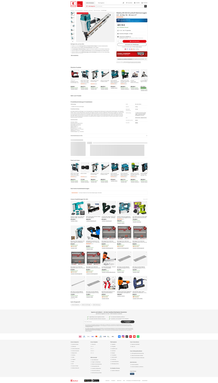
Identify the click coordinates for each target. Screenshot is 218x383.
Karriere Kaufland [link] (135, 364)
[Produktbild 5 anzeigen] (72, 30)
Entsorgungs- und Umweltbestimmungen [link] (133, 380)
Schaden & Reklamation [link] (96, 368)
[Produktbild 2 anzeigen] (72, 18)
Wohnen (73, 355)
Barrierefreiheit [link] (144, 380)
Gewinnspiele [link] (114, 357)
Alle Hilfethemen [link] (95, 359)
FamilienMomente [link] (115, 361)
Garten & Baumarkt (75, 348)
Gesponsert (72, 80)
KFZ (72, 363)
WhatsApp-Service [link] (115, 363)
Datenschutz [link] (119, 380)
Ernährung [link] (114, 359)
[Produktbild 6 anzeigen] (72, 34)
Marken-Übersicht (75, 368)
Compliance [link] (113, 380)
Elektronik (74, 346)
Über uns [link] (133, 346)
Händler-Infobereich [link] (115, 370)
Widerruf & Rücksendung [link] (97, 364)
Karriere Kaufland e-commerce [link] (137, 366)
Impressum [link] (107, 380)
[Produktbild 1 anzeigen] (72, 14)
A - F (93, 346)
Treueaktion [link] (114, 355)
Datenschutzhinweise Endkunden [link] (138, 357)
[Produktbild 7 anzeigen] (72, 38)
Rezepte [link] (113, 352)
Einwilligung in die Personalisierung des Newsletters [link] (93, 329)
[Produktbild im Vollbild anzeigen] (95, 27)
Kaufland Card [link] (114, 348)
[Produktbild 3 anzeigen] (72, 22)
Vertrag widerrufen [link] (95, 366)
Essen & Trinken (75, 365)
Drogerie (73, 359)
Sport (73, 361)
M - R (93, 350)
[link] (101, 2)
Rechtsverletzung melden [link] (97, 372)
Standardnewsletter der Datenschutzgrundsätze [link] (92, 325)
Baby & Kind (74, 352)
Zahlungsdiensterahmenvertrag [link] (138, 353)
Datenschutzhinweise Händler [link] (137, 355)
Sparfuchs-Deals (75, 344)
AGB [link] (124, 380)
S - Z (93, 352)
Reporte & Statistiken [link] (136, 344)
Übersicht (94, 344)
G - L (93, 348)
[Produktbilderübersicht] (73, 27)
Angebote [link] (113, 344)
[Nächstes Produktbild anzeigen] (73, 41)
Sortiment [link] (113, 350)
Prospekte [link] (113, 346)
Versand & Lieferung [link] (96, 370)
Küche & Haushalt (75, 350)
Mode (73, 357)
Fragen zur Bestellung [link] (96, 361)
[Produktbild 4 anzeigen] (72, 26)
